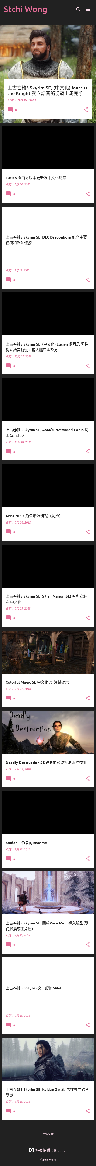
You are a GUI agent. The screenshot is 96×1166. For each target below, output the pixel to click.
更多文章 (48, 1134)
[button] (86, 110)
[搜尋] (78, 9)
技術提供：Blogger (50, 1150)
